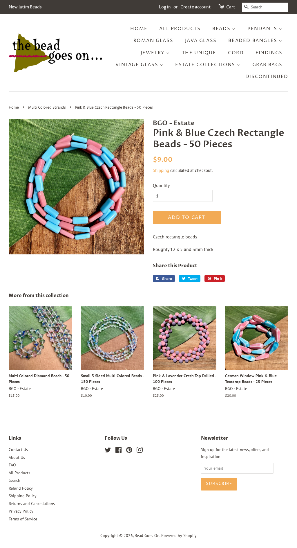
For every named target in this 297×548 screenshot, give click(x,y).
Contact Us (18, 449)
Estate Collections (206, 65)
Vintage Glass (137, 65)
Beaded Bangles (253, 40)
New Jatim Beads (25, 7)
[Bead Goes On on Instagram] (139, 451)
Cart (230, 7)
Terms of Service (23, 519)
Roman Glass (153, 40)
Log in (165, 7)
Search (14, 480)
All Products (179, 29)
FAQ (12, 465)
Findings (269, 53)
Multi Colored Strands (47, 107)
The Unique (199, 53)
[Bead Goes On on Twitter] (108, 451)
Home (138, 29)
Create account (195, 7)
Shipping (161, 170)
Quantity (161, 185)
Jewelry (153, 53)
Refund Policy (21, 488)
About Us (17, 457)
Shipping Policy (23, 495)
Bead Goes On (147, 535)
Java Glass (201, 40)
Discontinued (266, 76)
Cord (236, 53)
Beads (222, 29)
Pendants (263, 29)
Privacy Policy (21, 511)
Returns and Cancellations (32, 503)
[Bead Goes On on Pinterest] (129, 451)
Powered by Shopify (179, 535)
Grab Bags (267, 65)
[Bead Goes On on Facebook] (118, 451)
